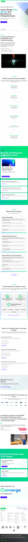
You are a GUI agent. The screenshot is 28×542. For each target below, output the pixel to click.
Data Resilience (16, 516)
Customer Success (10, 516)
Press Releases (2, 519)
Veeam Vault (16, 519)
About (1, 514)
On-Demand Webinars (24, 519)
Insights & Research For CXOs (24, 515)
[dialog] (14, 538)
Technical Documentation (10, 515)
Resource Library (23, 517)
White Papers (23, 518)
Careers (1, 516)
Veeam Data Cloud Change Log (10, 519)
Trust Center (2, 521)
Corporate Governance (3, 517)
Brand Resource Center (3, 520)
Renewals (9, 517)
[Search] (24, 1)
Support (8, 514)
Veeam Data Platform (17, 517)
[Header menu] (26, 1)
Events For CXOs (23, 516)
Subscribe (24, 509)
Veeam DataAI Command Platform (17, 515)
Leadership (2, 515)
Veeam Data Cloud (16, 518)
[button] (14, 540)
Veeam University (9, 518)
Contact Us (2, 518)
